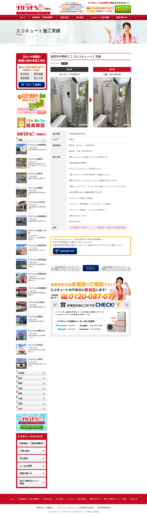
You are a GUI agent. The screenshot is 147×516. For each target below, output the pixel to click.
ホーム (22, 17)
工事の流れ (64, 17)
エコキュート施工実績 (100, 17)
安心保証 (79, 17)
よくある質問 (26, 466)
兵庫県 (64, 63)
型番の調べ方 (121, 17)
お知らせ (133, 499)
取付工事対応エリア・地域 (30, 482)
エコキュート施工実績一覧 (91, 268)
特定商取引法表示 (86, 508)
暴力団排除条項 (104, 508)
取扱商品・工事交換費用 (42, 17)
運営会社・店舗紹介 (45, 508)
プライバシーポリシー (66, 508)
